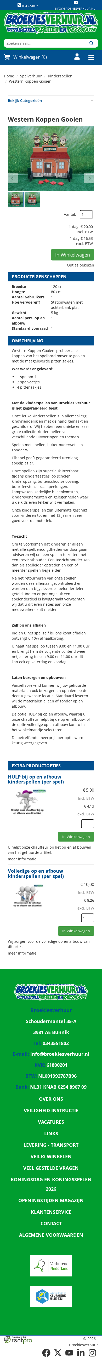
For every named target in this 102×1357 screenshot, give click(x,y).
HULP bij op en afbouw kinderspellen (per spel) (36, 779)
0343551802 (29, 6)
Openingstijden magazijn (51, 1200)
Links (51, 1133)
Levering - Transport (51, 1145)
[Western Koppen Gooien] (51, 158)
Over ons (51, 1099)
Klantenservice (51, 1212)
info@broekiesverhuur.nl (74, 8)
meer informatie (22, 858)
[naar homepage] (51, 23)
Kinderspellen (60, 75)
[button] (13, 178)
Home (9, 75)
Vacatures (51, 1122)
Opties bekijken (80, 265)
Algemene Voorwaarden (51, 1235)
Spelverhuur (31, 75)
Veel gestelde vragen (51, 1168)
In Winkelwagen (72, 255)
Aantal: (70, 214)
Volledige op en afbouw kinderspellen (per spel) (36, 873)
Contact (51, 1223)
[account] (74, 57)
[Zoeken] (91, 43)
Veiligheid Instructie (51, 1110)
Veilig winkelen (51, 1156)
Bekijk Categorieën (25, 100)
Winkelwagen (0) (30, 57)
